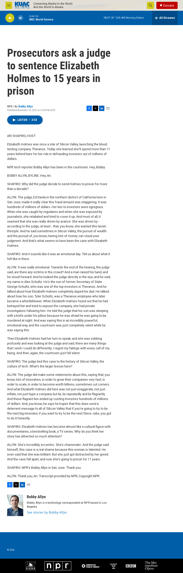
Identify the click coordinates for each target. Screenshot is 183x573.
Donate (168, 5)
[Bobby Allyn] (15, 505)
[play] (10, 18)
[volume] (21, 18)
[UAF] (31, 565)
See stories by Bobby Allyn (47, 512)
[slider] (26, 18)
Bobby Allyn (25, 106)
